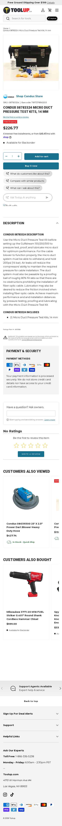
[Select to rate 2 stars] (23, 445)
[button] (49, 10)
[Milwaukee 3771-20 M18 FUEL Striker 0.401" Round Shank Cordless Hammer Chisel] (26, 587)
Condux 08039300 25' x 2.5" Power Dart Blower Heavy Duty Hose (25, 527)
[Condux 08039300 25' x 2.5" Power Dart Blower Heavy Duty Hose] (26, 499)
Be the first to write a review (16, 117)
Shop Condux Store (29, 96)
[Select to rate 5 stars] (45, 445)
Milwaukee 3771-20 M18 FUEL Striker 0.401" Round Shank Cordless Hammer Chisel (25, 615)
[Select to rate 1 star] (16, 445)
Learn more (49, 419)
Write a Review (31, 454)
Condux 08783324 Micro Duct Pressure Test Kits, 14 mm (27, 30)
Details (51, 2)
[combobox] (24, 18)
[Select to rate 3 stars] (31, 445)
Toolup (12, 818)
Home (5, 28)
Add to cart (41, 156)
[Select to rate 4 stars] (38, 445)
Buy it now (31, 166)
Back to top (31, 701)
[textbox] (31, 413)
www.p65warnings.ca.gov (32, 340)
